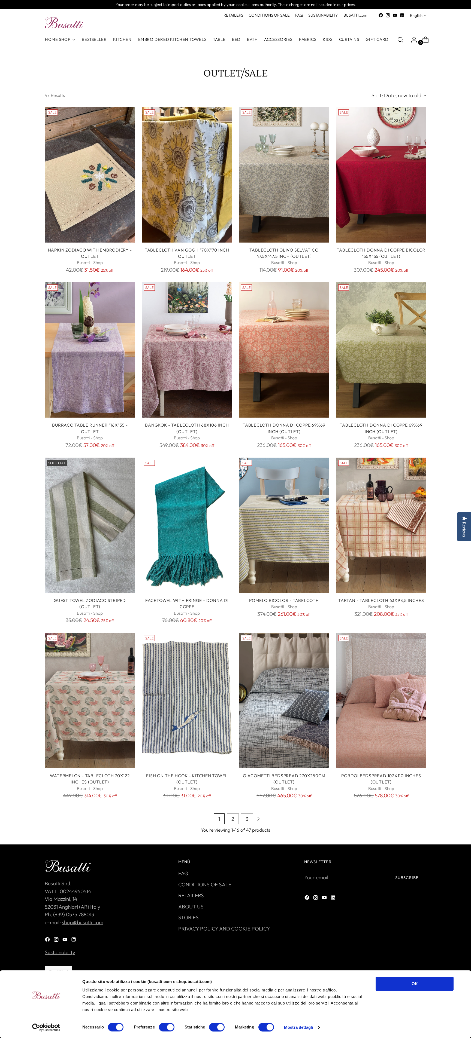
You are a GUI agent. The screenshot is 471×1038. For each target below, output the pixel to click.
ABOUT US (191, 906)
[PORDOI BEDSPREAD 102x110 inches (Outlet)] (381, 700)
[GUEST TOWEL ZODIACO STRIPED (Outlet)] (90, 525)
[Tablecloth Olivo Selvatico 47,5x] (284, 175)
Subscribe (407, 877)
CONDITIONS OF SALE (204, 884)
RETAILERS (191, 895)
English (416, 15)
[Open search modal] (400, 39)
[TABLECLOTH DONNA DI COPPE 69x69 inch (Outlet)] (284, 350)
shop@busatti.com (82, 922)
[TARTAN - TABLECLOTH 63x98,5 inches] (381, 525)
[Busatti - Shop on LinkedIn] (402, 15)
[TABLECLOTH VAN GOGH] (187, 175)
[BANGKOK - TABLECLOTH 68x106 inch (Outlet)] (187, 350)
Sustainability (60, 952)
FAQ (183, 873)
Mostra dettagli (298, 1027)
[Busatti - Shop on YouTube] (394, 15)
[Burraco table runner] (90, 350)
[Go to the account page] (411, 39)
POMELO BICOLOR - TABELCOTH (284, 600)
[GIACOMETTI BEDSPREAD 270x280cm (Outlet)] (284, 700)
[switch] (166, 1027)
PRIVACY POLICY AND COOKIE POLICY (224, 928)
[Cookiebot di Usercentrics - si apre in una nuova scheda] (46, 1027)
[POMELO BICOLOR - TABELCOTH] (284, 525)
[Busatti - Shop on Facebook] (380, 15)
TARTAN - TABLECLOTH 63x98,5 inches (381, 600)
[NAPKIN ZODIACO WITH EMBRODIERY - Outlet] (90, 175)
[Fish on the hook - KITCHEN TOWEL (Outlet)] (187, 700)
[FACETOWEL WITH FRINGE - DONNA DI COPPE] (187, 525)
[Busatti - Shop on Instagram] (387, 15)
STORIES (188, 917)
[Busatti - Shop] (64, 22)
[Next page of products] (258, 818)
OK (415, 983)
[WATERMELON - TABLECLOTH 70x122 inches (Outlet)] (90, 700)
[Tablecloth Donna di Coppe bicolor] (381, 175)
